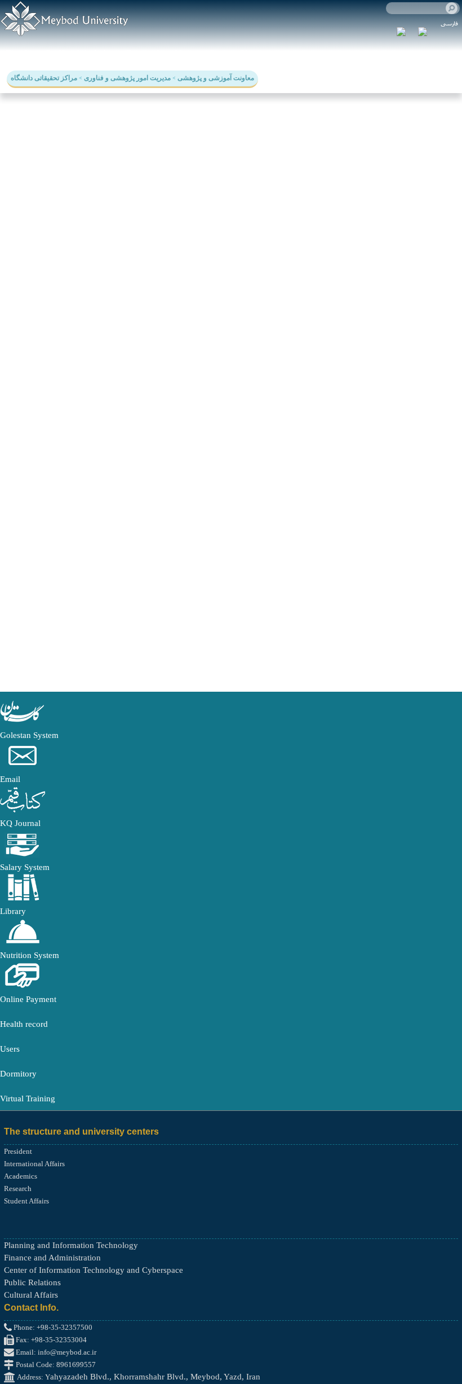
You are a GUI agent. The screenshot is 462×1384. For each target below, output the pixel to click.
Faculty (20, 53)
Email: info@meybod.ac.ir (55, 1352)
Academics (20, 1176)
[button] (22, 722)
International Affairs (34, 1163)
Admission (95, 53)
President (18, 1151)
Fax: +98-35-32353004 (50, 1339)
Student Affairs (26, 1201)
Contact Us (229, 53)
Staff (55, 53)
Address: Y (32, 1377)
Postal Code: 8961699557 (55, 1364)
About (185, 53)
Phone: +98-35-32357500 (52, 1327)
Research (144, 53)
